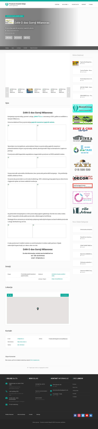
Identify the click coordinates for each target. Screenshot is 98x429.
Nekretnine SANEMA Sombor (87, 254)
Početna (57, 4)
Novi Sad (38, 392)
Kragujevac (83, 263)
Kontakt (84, 4)
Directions (65, 295)
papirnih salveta (49, 122)
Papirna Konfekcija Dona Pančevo (88, 62)
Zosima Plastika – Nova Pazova (87, 70)
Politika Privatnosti (9, 414)
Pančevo (83, 63)
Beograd (83, 247)
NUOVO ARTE (38, 398)
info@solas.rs (21, 338)
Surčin (82, 80)
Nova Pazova (83, 72)
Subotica (83, 238)
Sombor (83, 255)
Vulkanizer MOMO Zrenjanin (87, 270)
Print (27, 37)
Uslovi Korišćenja (21, 414)
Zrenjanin (83, 272)
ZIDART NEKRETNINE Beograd (87, 245)
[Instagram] (79, 415)
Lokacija (19, 48)
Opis (13, 48)
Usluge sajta (75, 4)
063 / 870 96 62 (21, 344)
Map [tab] (11, 295)
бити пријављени (34, 360)
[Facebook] (75, 415)
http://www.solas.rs (22, 341)
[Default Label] (83, 415)
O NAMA (91, 4)
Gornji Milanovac (14, 30)
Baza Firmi (64, 4)
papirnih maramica (37, 122)
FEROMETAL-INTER (40, 384)
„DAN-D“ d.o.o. (38, 116)
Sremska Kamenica (40, 399)
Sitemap (38, 414)
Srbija (8, 30)
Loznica (82, 88)
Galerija (7, 48)
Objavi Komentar (33, 48)
